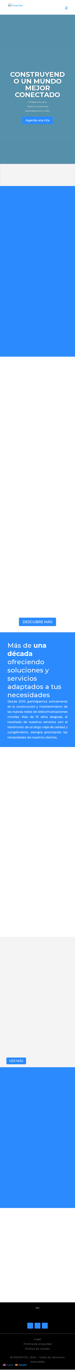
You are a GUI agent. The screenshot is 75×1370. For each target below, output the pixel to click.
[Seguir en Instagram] (37, 1326)
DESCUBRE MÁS (37, 622)
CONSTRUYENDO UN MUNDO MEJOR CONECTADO (37, 84)
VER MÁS (16, 1061)
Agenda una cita (37, 1290)
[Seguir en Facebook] (30, 1326)
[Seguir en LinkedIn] (45, 1326)
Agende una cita (37, 120)
